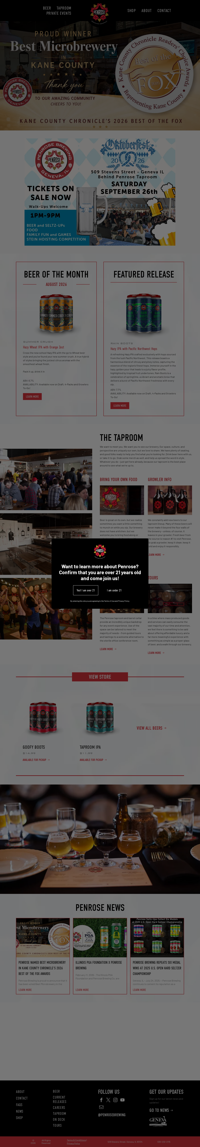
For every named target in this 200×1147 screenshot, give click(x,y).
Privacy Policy (123, 601)
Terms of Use (109, 601)
